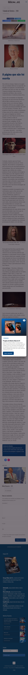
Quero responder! (8, 353)
